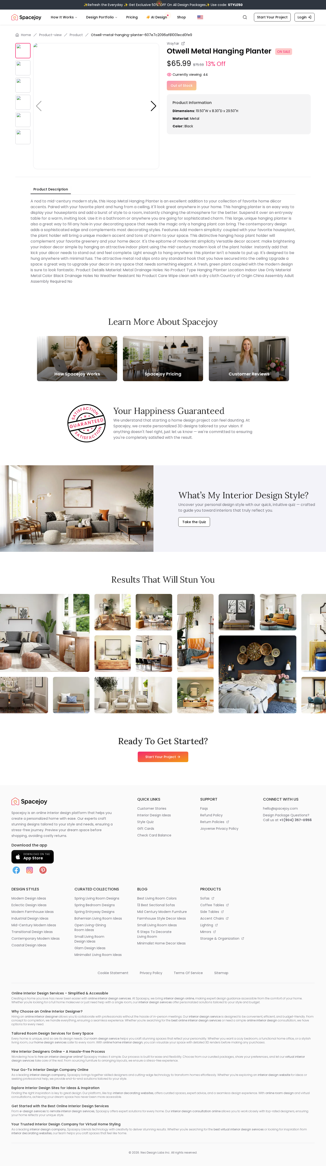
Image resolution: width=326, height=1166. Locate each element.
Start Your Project (272, 17)
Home (26, 35)
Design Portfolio (100, 17)
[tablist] (51, 189)
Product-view (50, 35)
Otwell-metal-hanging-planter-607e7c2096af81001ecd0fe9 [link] (141, 35)
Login (302, 17)
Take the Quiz (194, 522)
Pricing (132, 17)
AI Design (159, 17)
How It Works (62, 17)
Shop (181, 17)
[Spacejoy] (26, 17)
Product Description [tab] (50, 189)
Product (76, 35)
